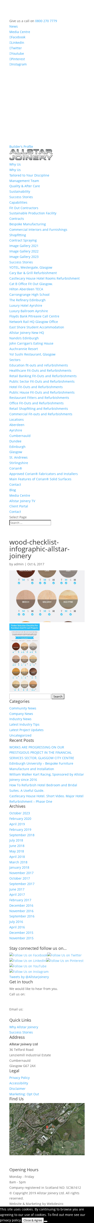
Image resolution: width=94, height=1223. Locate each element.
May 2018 (16, 851)
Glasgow (15, 452)
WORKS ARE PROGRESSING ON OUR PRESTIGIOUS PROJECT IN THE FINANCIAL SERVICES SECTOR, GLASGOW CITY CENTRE (41, 752)
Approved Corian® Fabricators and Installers (43, 474)
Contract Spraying (23, 240)
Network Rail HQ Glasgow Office (33, 321)
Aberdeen (16, 425)
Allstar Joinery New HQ (26, 332)
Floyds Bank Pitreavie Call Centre (34, 316)
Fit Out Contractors (23, 208)
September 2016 (21, 916)
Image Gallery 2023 (24, 256)
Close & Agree (33, 1220)
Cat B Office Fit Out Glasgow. (31, 284)
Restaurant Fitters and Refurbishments (39, 397)
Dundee (15, 441)
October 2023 (19, 813)
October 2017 (19, 878)
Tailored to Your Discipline (29, 175)
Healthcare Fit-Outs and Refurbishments (40, 370)
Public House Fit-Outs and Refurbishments (42, 392)
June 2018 (16, 846)
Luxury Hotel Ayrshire (25, 305)
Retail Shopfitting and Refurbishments (38, 408)
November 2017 (21, 873)
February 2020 (20, 818)
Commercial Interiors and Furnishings (38, 229)
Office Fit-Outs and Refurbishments (36, 403)
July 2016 (16, 921)
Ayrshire (15, 430)
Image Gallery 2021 (24, 246)
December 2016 (21, 905)
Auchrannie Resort (23, 349)
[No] (45, 1221)
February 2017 (20, 900)
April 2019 (17, 824)
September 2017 (21, 884)
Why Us (15, 170)
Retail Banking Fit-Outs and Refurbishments (43, 376)
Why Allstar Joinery (23, 1027)
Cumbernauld (20, 436)
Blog (12, 490)
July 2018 (16, 840)
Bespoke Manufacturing (27, 224)
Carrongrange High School (29, 294)
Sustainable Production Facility (32, 213)
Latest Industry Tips (24, 724)
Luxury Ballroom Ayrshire (28, 311)
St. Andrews (18, 457)
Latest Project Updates (26, 730)
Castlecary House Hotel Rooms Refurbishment (44, 278)
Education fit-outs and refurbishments (38, 365)
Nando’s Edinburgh (24, 338)
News (13, 26)
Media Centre (19, 32)
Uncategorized (20, 735)
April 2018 (17, 856)
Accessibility (18, 1083)
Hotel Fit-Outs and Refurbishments (36, 387)
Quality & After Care (24, 186)
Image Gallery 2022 (24, 251)
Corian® (15, 468)
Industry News (20, 719)
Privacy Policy (19, 1077)
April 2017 (17, 894)
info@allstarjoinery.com (29, 1013)
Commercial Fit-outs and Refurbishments (40, 414)
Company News (21, 713)
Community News (22, 708)
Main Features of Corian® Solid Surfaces (40, 479)
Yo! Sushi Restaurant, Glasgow (32, 354)
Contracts (16, 218)
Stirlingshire (18, 463)
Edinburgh (17, 446)
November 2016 (21, 911)
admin (19, 564)
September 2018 (21, 835)
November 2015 (21, 938)
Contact (15, 484)
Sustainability (19, 191)
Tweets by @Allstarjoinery (29, 977)
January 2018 (19, 867)
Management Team (24, 181)
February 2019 (20, 829)
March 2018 (18, 862)
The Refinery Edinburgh (27, 300)
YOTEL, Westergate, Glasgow (30, 267)
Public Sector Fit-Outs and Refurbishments (42, 381)
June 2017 (16, 889)
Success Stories (21, 197)
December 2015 (21, 932)
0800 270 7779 (46, 21)
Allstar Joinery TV (22, 501)
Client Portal (18, 506)
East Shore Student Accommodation (36, 327)
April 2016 (17, 927)
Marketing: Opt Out (24, 1094)
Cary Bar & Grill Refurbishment (33, 273)
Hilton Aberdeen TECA (26, 289)
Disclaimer (17, 1088)
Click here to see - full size (29, 1159)
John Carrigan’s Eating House (31, 343)
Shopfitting (17, 235)
